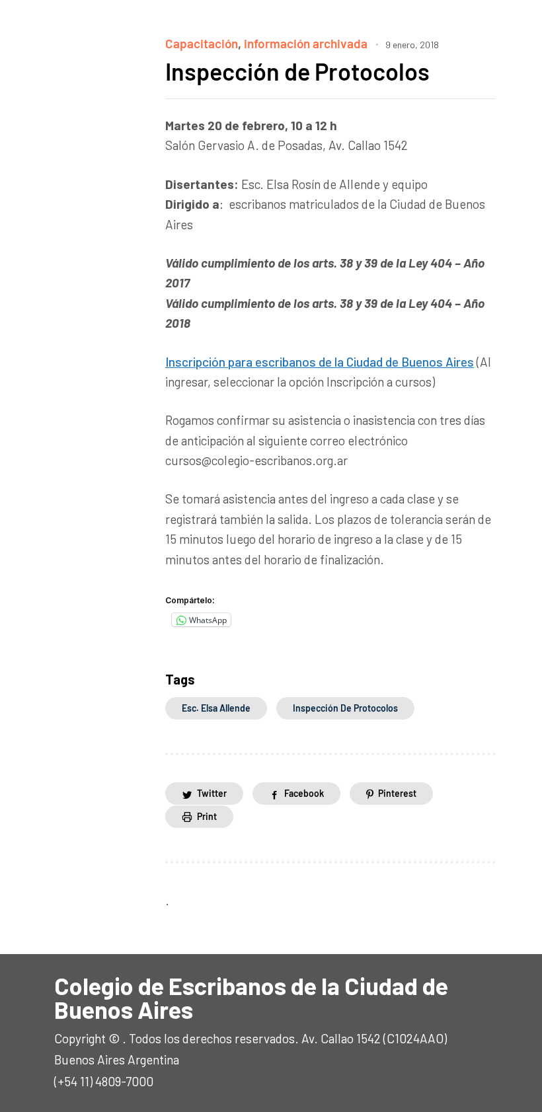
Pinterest (397, 793)
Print (207, 816)
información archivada (306, 43)
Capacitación (201, 43)
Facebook (304, 793)
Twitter (212, 793)
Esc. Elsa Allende (216, 708)
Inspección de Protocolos (297, 71)
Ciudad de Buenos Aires (410, 361)
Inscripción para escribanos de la (255, 361)
